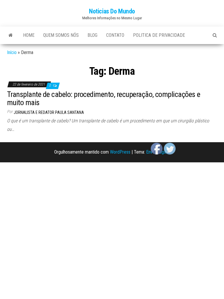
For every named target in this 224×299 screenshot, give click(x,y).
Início (12, 52)
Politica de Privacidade (159, 35)
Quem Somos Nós (61, 35)
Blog (92, 35)
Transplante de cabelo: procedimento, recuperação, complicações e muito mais (103, 98)
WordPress (120, 152)
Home (28, 35)
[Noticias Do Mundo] (11, 35)
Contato (115, 35)
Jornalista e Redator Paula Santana (49, 112)
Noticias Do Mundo (112, 11)
